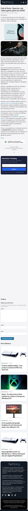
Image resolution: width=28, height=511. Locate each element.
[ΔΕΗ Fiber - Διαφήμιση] (14, 32)
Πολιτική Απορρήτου (20, 172)
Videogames (4, 15)
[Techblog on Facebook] (2, 495)
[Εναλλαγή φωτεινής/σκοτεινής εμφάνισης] (23, 2)
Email (2, 331)
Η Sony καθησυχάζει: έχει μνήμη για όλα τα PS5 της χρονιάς (12, 367)
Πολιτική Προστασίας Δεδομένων (14, 500)
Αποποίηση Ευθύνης (12, 502)
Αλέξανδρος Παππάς (13, 12)
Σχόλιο (2, 308)
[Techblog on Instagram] (5, 495)
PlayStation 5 (16, 116)
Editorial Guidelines (20, 502)
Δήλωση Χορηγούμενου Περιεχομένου (13, 501)
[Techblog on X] (12, 495)
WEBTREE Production (19, 505)
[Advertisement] (14, 236)
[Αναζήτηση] (21, 2)
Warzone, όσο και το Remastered (10, 103)
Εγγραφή (14, 169)
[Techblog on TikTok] (15, 495)
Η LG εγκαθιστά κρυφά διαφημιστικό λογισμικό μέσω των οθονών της (12, 425)
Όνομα (2, 325)
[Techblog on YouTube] (9, 495)
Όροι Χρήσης (5, 500)
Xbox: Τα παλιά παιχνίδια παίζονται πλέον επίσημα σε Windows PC (13, 396)
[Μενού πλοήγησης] (25, 2)
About (13, 505)
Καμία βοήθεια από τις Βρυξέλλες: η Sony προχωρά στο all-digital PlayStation (13, 453)
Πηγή (2, 138)
